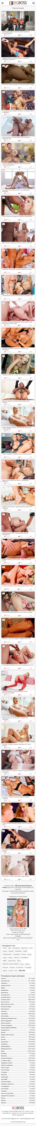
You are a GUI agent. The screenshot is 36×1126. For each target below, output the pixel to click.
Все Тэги (21, 1111)
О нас (31, 1111)
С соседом (28, 967)
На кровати (24, 957)
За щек (11, 971)
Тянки (5, 948)
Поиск (27, 1111)
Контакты (15, 1113)
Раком (5, 951)
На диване (16, 954)
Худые (5, 957)
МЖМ (4, 961)
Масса (28, 964)
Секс (9, 948)
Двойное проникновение (11, 964)
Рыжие (23, 954)
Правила (30, 1113)
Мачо (22, 964)
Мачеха (16, 957)
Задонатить (20, 1115)
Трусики (12, 967)
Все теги (22, 970)
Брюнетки (24, 948)
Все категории (14, 1111)
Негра (29, 954)
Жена (19, 961)
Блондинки (16, 948)
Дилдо (5, 971)
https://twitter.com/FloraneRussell (20, 934)
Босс (16, 971)
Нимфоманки (7, 954)
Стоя (31, 948)
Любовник (18, 951)
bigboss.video (21, 1122)
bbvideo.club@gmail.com (12, 1118)
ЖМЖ (25, 951)
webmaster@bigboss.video (27, 1118)
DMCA (14, 1115)
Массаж (5, 967)
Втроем (11, 951)
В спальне (19, 967)
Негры (10, 957)
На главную (5, 1111)
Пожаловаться (6, 1113)
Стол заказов (23, 1113)
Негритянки (12, 961)
